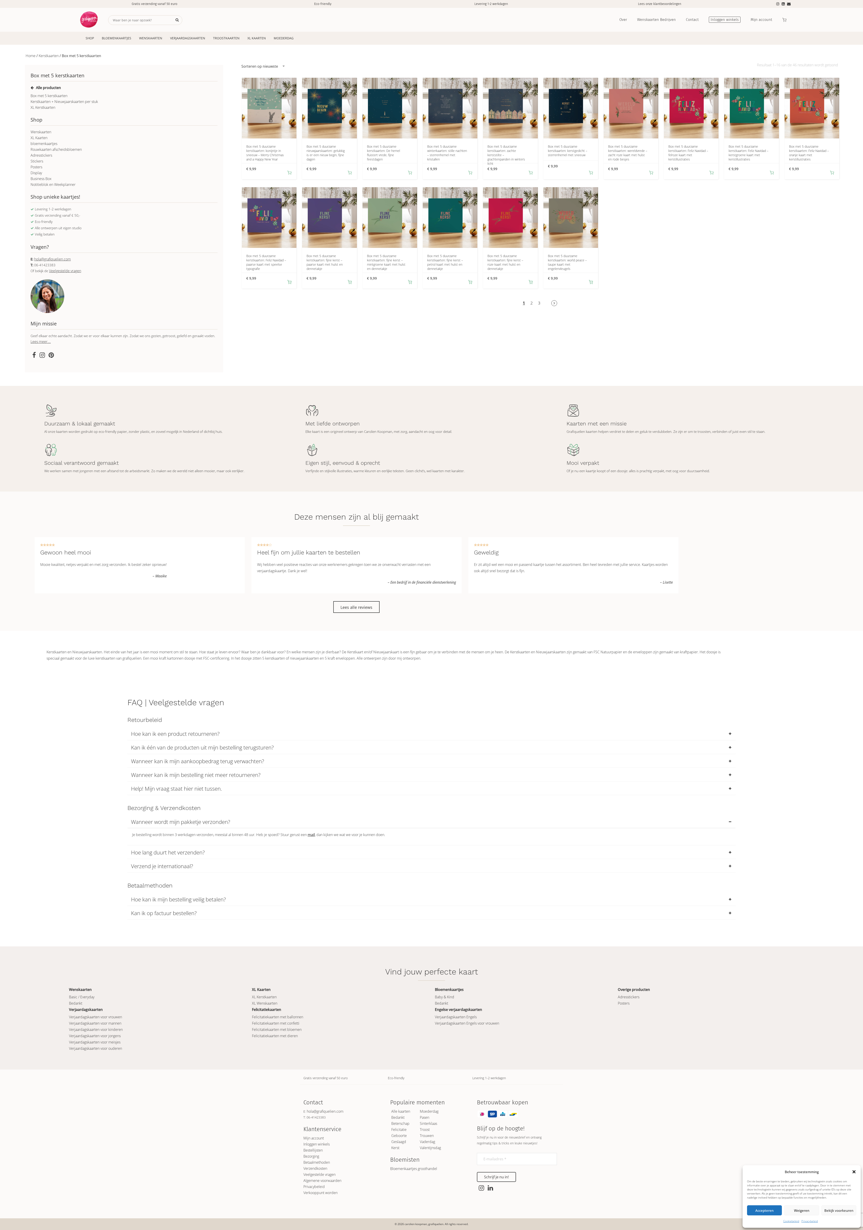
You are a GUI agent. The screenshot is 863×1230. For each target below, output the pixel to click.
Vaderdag (427, 1141)
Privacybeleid (809, 1221)
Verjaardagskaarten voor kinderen (96, 1029)
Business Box (41, 178)
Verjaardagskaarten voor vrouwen (95, 1016)
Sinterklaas (428, 1123)
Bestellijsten (313, 1150)
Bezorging (311, 1156)
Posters (36, 167)
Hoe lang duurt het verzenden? (168, 852)
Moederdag (284, 38)
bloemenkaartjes (44, 143)
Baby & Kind (444, 996)
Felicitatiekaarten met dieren (275, 1035)
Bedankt (75, 1003)
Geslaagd (398, 1141)
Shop (90, 38)
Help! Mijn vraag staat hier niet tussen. (176, 788)
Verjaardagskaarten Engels (456, 1016)
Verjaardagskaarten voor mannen (95, 1023)
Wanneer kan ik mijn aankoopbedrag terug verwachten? (197, 761)
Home (31, 55)
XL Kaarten (256, 38)
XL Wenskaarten (264, 1003)
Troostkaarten (226, 38)
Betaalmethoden (316, 1162)
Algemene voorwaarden (322, 1180)
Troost (425, 1129)
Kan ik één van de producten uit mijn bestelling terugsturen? (202, 747)
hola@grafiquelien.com (52, 259)
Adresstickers (41, 155)
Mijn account (313, 1138)
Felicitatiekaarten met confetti (275, 1023)
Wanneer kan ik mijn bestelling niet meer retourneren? (195, 774)
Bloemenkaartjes (116, 38)
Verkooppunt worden (320, 1192)
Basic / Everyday (81, 996)
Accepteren (764, 1210)
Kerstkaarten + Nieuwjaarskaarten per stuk (64, 101)
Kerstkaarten (49, 55)
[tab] (431, 734)
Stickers (37, 161)
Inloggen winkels (316, 1144)
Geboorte (399, 1135)
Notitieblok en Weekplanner (53, 184)
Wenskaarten (150, 38)
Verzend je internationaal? (162, 866)
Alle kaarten (400, 1111)
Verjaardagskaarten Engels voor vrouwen (467, 1023)
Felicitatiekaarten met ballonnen (277, 1016)
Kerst (395, 1147)
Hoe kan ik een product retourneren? (175, 733)
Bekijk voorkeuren (838, 1210)
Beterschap (400, 1123)
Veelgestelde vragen (65, 270)
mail (311, 834)
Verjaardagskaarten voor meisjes (94, 1042)
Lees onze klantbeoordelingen (659, 4)
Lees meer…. (41, 341)
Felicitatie (399, 1129)
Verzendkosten (315, 1168)
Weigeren (801, 1210)
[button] (854, 1172)
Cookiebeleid (791, 1221)
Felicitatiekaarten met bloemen (277, 1029)
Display (36, 172)
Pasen (424, 1117)
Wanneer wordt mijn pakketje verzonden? (180, 821)
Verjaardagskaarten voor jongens (95, 1035)
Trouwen (427, 1135)
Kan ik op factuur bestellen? (164, 913)
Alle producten (48, 87)
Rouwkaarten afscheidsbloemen (56, 149)
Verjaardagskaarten (187, 38)
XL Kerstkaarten (43, 107)
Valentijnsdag (430, 1147)
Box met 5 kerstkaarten (49, 95)
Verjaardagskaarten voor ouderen (95, 1048)
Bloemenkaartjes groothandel (413, 1168)
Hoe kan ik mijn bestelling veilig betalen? (178, 899)
